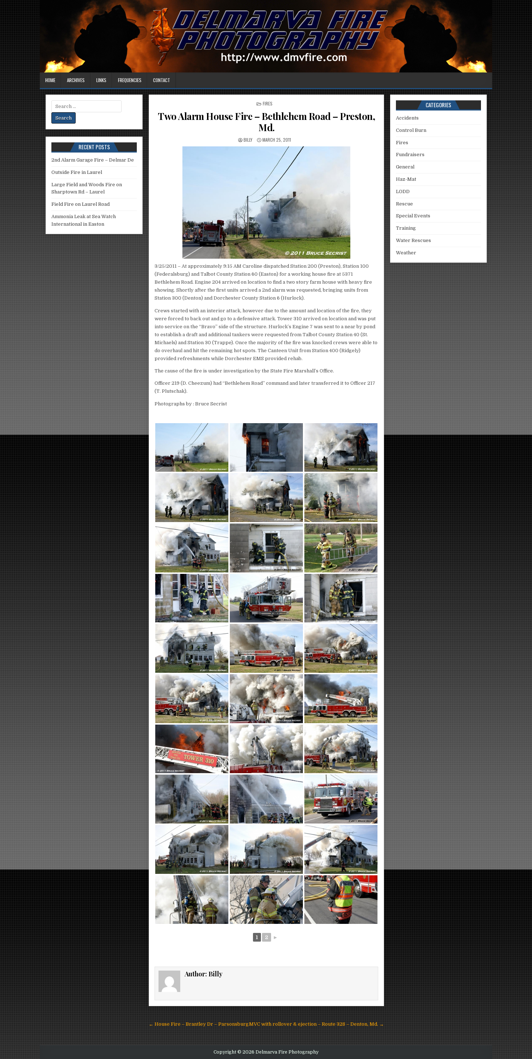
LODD (403, 191)
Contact (161, 80)
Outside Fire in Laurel (76, 172)
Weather (406, 252)
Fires (268, 103)
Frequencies (130, 80)
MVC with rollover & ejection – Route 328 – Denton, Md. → (316, 1024)
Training (406, 228)
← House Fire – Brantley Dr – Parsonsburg (199, 1024)
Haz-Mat (406, 179)
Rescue (404, 204)
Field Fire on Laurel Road (80, 204)
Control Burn (411, 130)
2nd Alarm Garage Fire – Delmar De (92, 160)
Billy (248, 140)
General (405, 167)
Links (101, 80)
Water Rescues (413, 240)
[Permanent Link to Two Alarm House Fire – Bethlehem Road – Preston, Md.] (266, 202)
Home (50, 80)
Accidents (407, 118)
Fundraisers (410, 154)
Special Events (413, 215)
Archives (76, 80)
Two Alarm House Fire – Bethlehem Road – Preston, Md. (266, 122)
